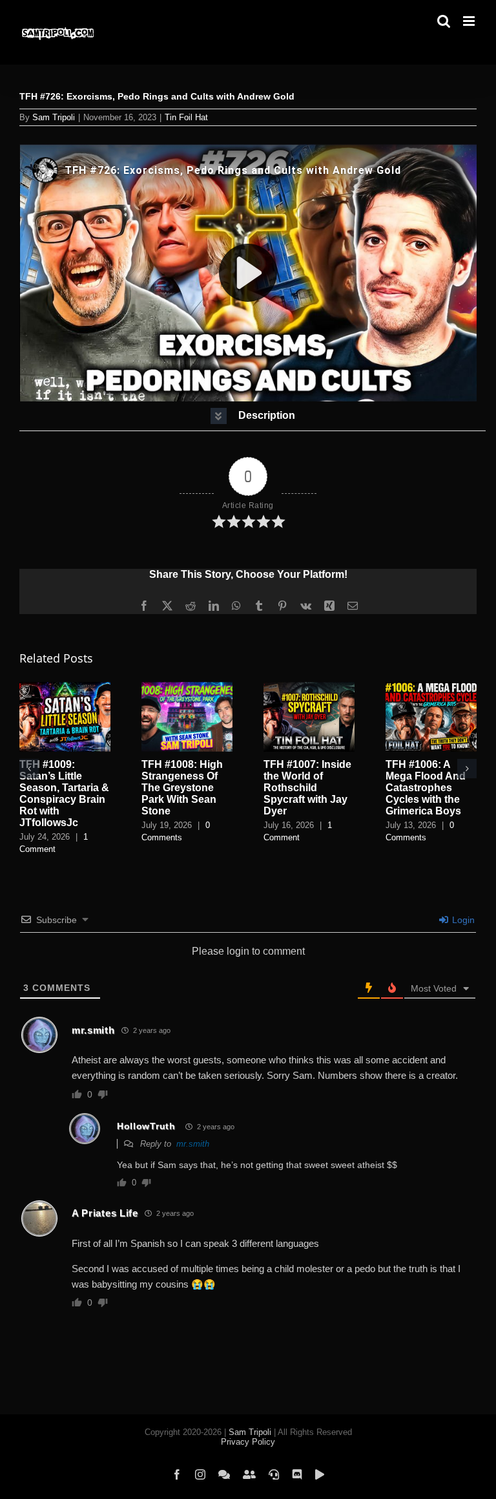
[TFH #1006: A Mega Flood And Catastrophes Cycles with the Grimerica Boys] (431, 687)
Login (462, 920)
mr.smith (93, 1030)
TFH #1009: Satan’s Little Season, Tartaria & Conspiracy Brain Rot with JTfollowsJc (64, 793)
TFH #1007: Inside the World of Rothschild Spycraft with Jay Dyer (307, 787)
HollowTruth (146, 1126)
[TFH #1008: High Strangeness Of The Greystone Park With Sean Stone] (186, 687)
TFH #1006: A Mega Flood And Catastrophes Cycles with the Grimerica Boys (426, 787)
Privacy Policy (248, 1442)
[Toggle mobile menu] (470, 21)
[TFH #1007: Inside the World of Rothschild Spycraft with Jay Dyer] (309, 687)
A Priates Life (105, 1212)
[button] (252, 416)
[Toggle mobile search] (443, 21)
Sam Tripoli (53, 117)
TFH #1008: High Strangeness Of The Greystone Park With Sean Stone (182, 787)
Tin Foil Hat (186, 117)
